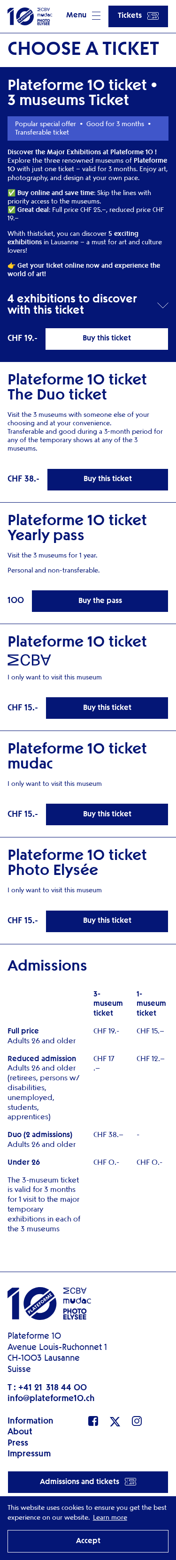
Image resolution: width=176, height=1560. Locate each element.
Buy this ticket (107, 338)
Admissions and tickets (79, 1482)
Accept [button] (88, 1541)
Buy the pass (100, 601)
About (20, 1432)
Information (31, 1421)
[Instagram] (137, 1421)
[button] (83, 16)
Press (18, 1443)
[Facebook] (93, 1421)
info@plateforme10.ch (51, 1398)
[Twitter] (115, 1421)
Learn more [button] (110, 1518)
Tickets (130, 16)
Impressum (29, 1454)
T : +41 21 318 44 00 (47, 1388)
